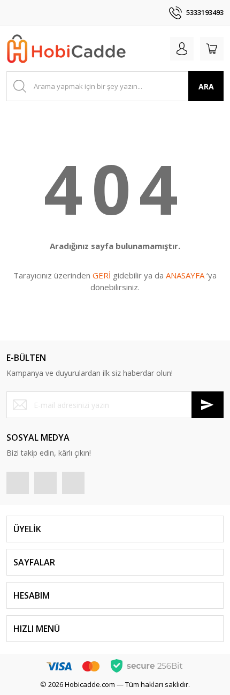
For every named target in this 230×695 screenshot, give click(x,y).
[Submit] (207, 404)
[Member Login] (182, 49)
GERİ (102, 275)
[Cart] (212, 49)
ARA (206, 86)
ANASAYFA (185, 275)
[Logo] (66, 49)
